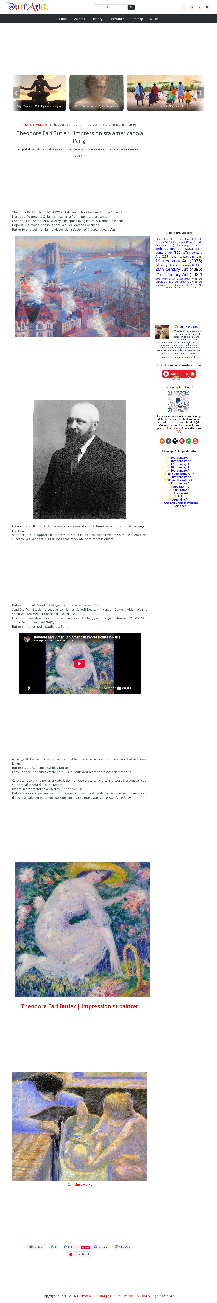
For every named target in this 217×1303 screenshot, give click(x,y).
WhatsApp (124, 1246)
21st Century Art (171, 274)
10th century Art (163, 239)
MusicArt (42, 125)
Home (63, 19)
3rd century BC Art (183, 285)
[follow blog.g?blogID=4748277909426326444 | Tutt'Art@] (162, 442)
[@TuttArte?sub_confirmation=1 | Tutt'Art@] (179, 379)
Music (154, 19)
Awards (79, 19)
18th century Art (183, 256)
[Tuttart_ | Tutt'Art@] (175, 442)
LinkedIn (72, 1246)
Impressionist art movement (124, 149)
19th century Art (55, 149)
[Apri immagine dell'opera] (82, 336)
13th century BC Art (183, 242)
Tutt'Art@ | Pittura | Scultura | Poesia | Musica (112, 1296)
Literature (116, 19)
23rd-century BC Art (165, 279)
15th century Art (168, 248)
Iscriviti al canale (81, 1254)
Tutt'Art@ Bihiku (188, 326)
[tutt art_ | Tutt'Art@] (182, 442)
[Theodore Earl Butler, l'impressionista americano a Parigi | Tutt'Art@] (28, 11)
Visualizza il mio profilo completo (179, 357)
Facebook (39, 1246)
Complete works (80, 1184)
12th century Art (184, 239)
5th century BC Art (187, 288)
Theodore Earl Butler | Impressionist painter (79, 1006)
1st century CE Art (165, 265)
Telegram (102, 1246)
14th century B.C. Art (186, 245)
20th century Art (77, 149)
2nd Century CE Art (184, 282)
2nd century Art (187, 279)
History (97, 19)
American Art (97, 149)
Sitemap (137, 19)
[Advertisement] (108, 47)
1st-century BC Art (189, 265)
